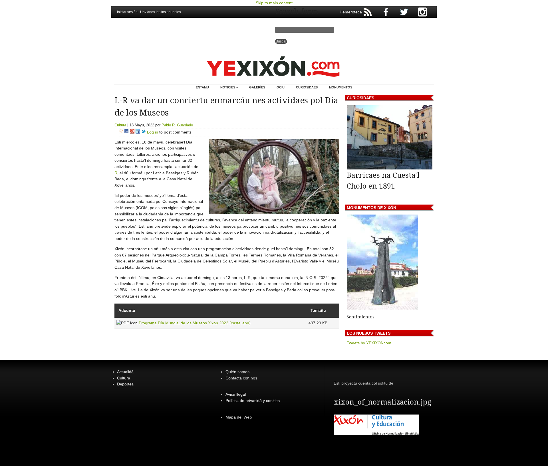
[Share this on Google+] (132, 132)
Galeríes (257, 87)
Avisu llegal (235, 394)
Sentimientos (360, 317)
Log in (152, 132)
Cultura (120, 125)
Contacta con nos (241, 378)
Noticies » (229, 87)
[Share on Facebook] (126, 132)
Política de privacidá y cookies (252, 400)
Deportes (125, 384)
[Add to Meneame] (121, 132)
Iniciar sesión (127, 12)
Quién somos (237, 371)
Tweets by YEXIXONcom (369, 343)
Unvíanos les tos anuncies (160, 12)
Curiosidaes (307, 87)
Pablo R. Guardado (177, 125)
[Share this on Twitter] (143, 132)
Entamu (202, 87)
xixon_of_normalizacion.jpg (382, 402)
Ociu (281, 87)
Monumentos (340, 87)
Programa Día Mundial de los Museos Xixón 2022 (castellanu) (195, 323)
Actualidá (125, 371)
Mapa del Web (238, 417)
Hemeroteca (351, 12)
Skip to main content (274, 3)
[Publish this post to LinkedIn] (138, 132)
